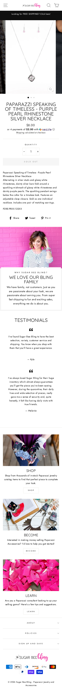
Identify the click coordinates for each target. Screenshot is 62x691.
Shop (31, 490)
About (31, 623)
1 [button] (28, 98)
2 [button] (31, 98)
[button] (31, 129)
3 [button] (34, 98)
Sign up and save (31, 643)
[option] (31, 14)
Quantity (31, 144)
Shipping (20, 132)
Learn (31, 611)
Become (31, 551)
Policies (31, 633)
